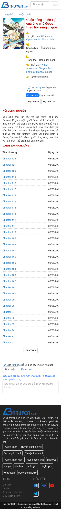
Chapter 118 (9, 183)
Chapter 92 (9, 342)
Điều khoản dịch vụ (12, 496)
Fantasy (30, 71)
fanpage (39, 87)
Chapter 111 (9, 226)
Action (45, 65)
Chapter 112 (9, 219)
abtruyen (35, 417)
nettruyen (32, 466)
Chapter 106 (9, 256)
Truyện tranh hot (34, 453)
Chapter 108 (9, 244)
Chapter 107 (9, 250)
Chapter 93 (9, 336)
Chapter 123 (9, 158)
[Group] (44, 485)
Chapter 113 (9, 213)
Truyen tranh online (31, 446)
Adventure (31, 68)
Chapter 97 (9, 311)
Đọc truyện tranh (13, 453)
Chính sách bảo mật (12, 492)
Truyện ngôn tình (34, 459)
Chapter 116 (9, 195)
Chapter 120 (9, 170)
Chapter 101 (9, 287)
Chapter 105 (9, 262)
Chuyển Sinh (45, 68)
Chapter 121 (9, 164)
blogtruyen (46, 466)
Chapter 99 (9, 299)
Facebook (26, 369)
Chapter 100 (9, 293)
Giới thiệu (7, 484)
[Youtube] (52, 485)
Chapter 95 (9, 324)
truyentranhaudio (27, 472)
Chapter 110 (9, 232)
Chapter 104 (9, 269)
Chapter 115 (9, 201)
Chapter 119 (9, 177)
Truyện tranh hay (13, 459)
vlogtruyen (9, 472)
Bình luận (10, 369)
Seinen (49, 71)
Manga (40, 71)
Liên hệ (6, 488)
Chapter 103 (9, 275)
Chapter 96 (9, 318)
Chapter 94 (9, 330)
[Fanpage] (36, 485)
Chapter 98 (9, 305)
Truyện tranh (10, 446)
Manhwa (51, 459)
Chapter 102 (9, 281)
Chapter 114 (9, 207)
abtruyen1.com (26, 503)
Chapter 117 (9, 189)
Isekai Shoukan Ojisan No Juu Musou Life (40, 37)
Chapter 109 (9, 238)
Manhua (19, 466)
